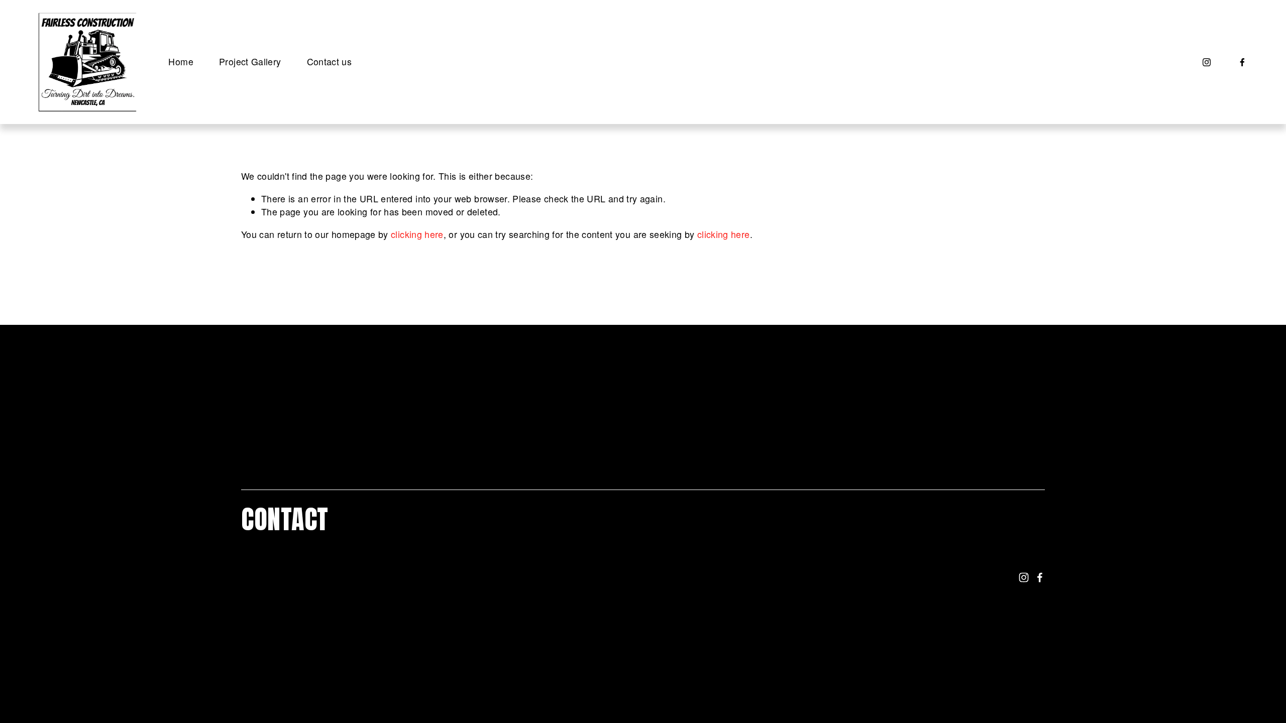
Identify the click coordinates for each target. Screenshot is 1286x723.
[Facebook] (1242, 62)
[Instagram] (1207, 62)
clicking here (417, 234)
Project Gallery (250, 61)
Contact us (329, 61)
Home (180, 61)
